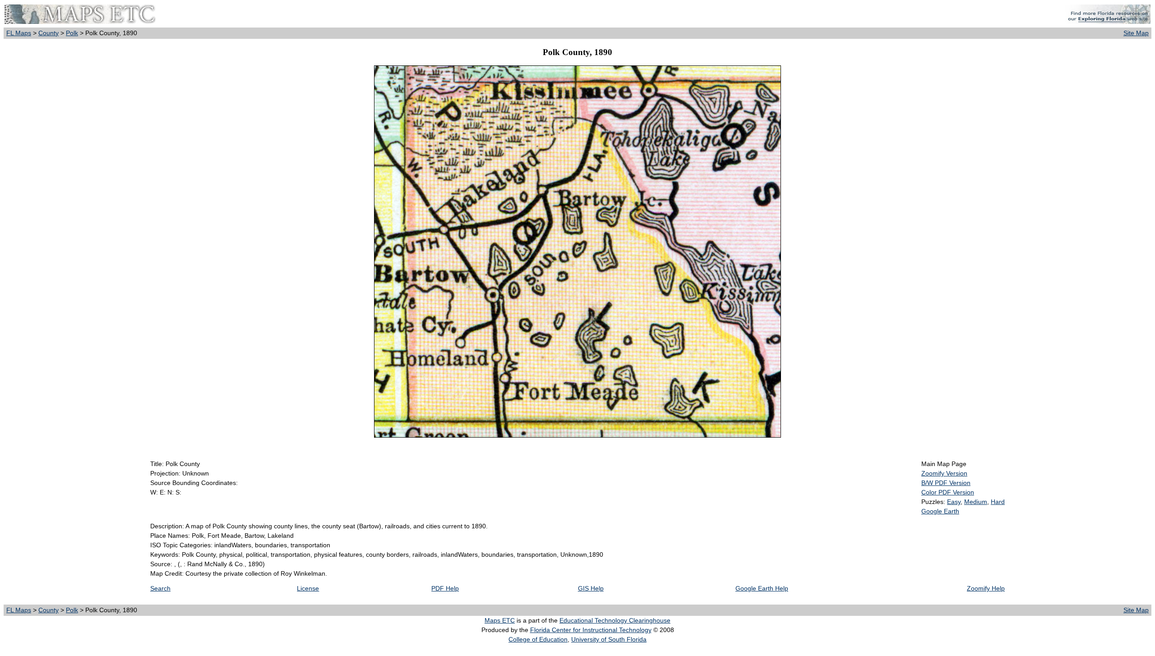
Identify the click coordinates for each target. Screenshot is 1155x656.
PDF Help (445, 588)
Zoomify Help (986, 588)
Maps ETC (500, 620)
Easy (954, 501)
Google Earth (940, 511)
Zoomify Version (944, 473)
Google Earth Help (761, 588)
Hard (998, 501)
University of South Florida (609, 639)
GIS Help (591, 588)
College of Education (538, 639)
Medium (975, 501)
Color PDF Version (947, 492)
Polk (72, 33)
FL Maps (18, 33)
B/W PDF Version (945, 482)
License (308, 588)
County (48, 33)
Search (160, 588)
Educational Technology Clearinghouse (614, 620)
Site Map (1136, 33)
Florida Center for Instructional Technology (590, 629)
